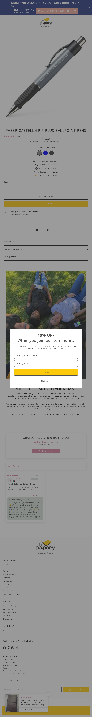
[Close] (79, 332)
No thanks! (46, 381)
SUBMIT (46, 372)
